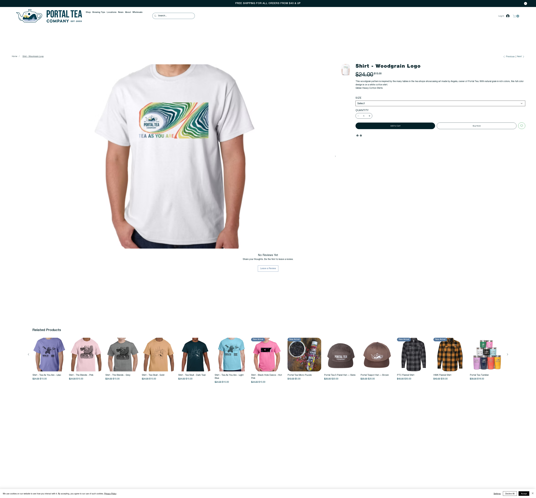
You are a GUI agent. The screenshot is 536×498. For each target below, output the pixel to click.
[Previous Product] (28, 354)
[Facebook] (357, 138)
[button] (88, 12)
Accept (524, 493)
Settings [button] (497, 493)
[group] (268, 361)
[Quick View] (49, 354)
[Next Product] (507, 354)
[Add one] (369, 119)
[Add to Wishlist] (521, 129)
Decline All (510, 493)
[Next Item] (335, 156)
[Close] (525, 3)
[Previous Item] (14, 156)
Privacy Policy (110, 493)
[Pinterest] (360, 138)
